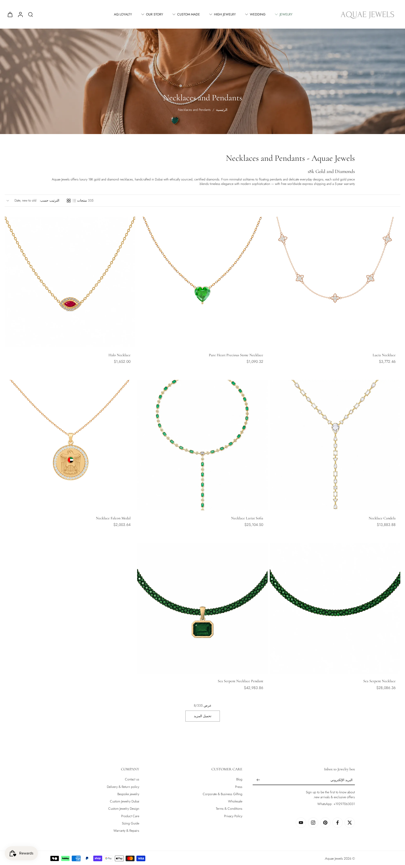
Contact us (132, 779)
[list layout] (74, 200)
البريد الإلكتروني (341, 780)
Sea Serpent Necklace (379, 681)
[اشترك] (258, 780)
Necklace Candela (382, 518)
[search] (30, 14)
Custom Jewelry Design (123, 808)
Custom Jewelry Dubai (124, 801)
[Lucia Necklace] (335, 282)
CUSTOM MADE (188, 14)
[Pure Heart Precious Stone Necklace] (202, 282)
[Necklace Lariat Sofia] (202, 445)
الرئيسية (221, 109)
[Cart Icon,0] (10, 14)
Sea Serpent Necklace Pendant (240, 681)
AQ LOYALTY (123, 14)
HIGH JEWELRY (225, 14)
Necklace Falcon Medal (113, 518)
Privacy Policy (233, 816)
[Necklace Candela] (335, 445)
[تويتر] (350, 822)
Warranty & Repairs (126, 830)
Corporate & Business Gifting (222, 794)
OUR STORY (154, 14)
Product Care (130, 816)
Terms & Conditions (229, 808)
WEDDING (258, 14)
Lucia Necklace (384, 355)
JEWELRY (286, 14)
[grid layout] (68, 200)
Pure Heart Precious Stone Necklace (236, 355)
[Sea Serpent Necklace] (335, 608)
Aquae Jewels (334, 858)
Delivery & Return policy (123, 786)
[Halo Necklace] (70, 282)
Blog (239, 779)
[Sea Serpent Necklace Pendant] (202, 608)
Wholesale (235, 801)
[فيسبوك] (337, 822)
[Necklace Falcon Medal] (70, 445)
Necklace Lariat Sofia (247, 518)
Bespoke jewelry (128, 794)
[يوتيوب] (301, 822)
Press (238, 786)
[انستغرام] (313, 822)
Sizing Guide (130, 823)
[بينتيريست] (325, 822)
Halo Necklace (120, 355)
